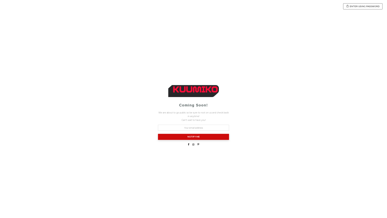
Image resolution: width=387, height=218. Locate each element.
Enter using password (364, 6)
